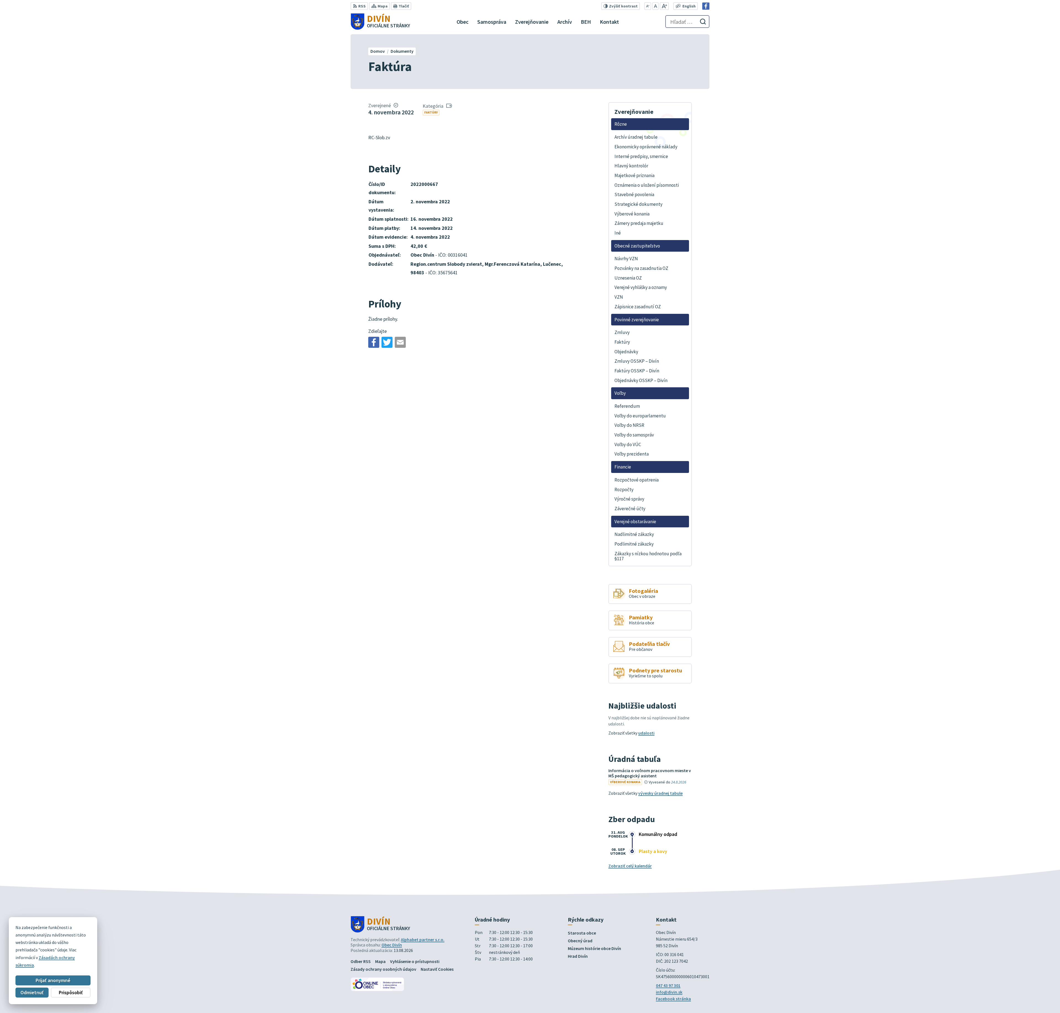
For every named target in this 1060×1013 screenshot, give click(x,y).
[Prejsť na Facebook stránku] (705, 6)
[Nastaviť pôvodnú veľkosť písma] (655, 6)
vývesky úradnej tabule (660, 793)
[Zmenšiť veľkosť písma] (647, 6)
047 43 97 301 (668, 985)
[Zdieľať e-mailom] (400, 342)
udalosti (646, 733)
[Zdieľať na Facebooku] (373, 342)
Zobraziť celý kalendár (630, 866)
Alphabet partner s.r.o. (422, 939)
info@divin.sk (669, 992)
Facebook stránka (673, 998)
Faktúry (431, 112)
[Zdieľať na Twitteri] (387, 342)
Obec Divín (391, 945)
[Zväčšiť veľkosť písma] (664, 6)
